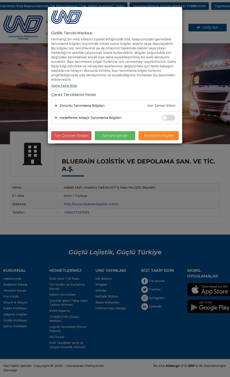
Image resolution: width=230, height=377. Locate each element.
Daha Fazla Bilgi (64, 86)
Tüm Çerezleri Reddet (71, 136)
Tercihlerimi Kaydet (159, 136)
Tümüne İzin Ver (115, 136)
